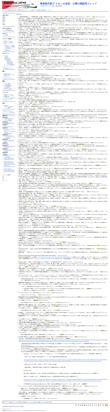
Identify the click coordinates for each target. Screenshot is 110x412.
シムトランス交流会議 (9, 98)
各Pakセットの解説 (9, 45)
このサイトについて (7, 110)
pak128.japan (8, 59)
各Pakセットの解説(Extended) (10, 47)
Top (41, 5)
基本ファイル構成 (8, 42)
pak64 (6, 56)
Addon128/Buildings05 (9, 172)
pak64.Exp (10, 61)
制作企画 (6, 105)
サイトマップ (5, 112)
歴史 (5, 74)
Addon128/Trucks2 (8, 118)
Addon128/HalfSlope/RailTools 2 (9, 147)
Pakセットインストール (9, 44)
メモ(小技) (5, 35)
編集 (9, 10)
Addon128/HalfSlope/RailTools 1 (9, 165)
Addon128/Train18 (8, 158)
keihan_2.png (29, 402)
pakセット (6, 75)
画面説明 (4, 33)
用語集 (8, 74)
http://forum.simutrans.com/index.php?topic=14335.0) (42, 258)
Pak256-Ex (10, 63)
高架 (3, 21)
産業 (3, 24)
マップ (5, 66)
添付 (22, 10)
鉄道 (3, 19)
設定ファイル (7, 73)
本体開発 (6, 85)
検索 (39, 10)
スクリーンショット (9, 78)
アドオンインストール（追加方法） (9, 50)
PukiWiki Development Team (18, 410)
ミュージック (7, 77)
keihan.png (43, 402)
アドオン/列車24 (8, 120)
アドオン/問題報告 (10, 64)
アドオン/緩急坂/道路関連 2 (9, 141)
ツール (5, 67)
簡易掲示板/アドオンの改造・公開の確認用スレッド (68, 3)
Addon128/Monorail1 (9, 170)
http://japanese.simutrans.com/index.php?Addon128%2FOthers (55, 257)
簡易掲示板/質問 (8, 133)
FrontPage (6, 144)
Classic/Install (8, 169)
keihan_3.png (14, 402)
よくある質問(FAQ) (7, 30)
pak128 (7, 58)
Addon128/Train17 (8, 126)
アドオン (6, 55)
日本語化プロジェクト (9, 88)
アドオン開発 (7, 83)
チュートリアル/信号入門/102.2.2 (9, 129)
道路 (3, 17)
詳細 (23, 402)
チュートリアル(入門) (8, 32)
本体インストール (8, 41)
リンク (5, 100)
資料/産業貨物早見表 (9, 123)
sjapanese (8, 408)
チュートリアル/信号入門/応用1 (9, 132)
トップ (4, 10)
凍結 (13, 10)
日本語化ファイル (8, 68)
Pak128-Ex (10, 62)
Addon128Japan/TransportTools (9, 150)
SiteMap (12, 112)
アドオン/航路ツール (9, 119)
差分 (16, 10)
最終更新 (43, 10)
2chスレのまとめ (8, 99)
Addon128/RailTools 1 (9, 160)
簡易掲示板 (44, 5)
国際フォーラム (7, 94)
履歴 (19, 10)
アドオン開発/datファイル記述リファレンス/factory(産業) (9, 137)
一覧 (36, 10)
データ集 (12, 74)
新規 (32, 10)
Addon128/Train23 (8, 161)
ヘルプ (48, 10)
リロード (27, 10)
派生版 (10, 85)
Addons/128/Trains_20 (9, 167)
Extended (8, 60)
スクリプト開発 (7, 89)
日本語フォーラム (8, 95)
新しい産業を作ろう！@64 (10, 107)
